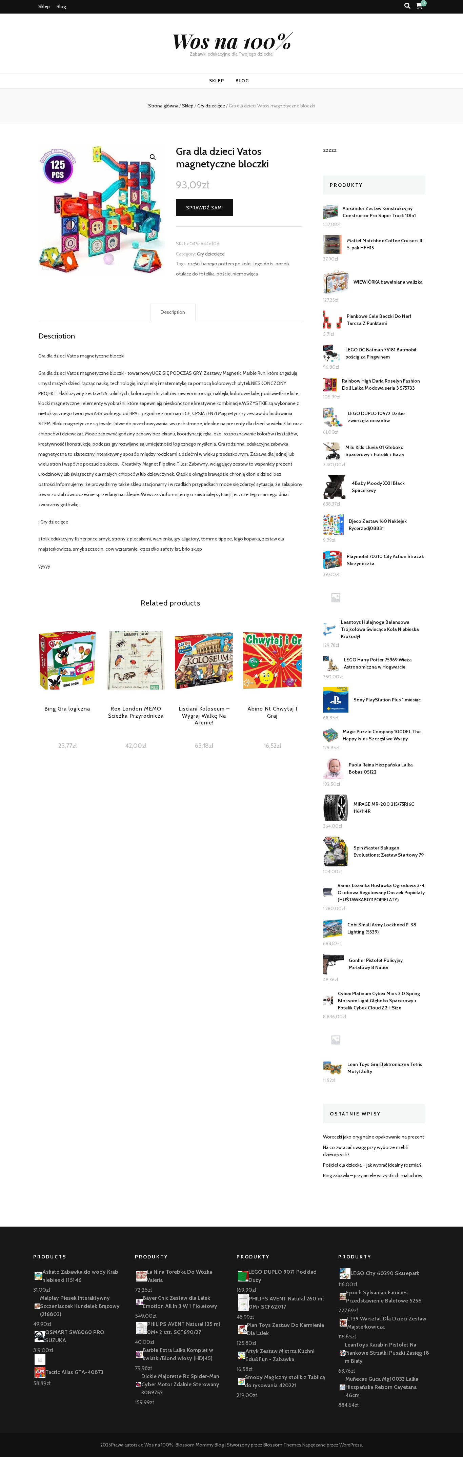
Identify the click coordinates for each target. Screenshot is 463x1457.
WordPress (350, 1445)
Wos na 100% (232, 40)
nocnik (282, 264)
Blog (61, 6)
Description (173, 312)
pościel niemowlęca (237, 274)
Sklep (44, 6)
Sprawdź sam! (204, 208)
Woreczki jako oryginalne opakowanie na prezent (373, 1137)
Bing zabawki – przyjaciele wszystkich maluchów (372, 1175)
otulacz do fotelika (195, 274)
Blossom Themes (282, 1445)
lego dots (264, 264)
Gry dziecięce (211, 254)
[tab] (173, 312)
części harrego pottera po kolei (219, 264)
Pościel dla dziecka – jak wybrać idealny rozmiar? (372, 1165)
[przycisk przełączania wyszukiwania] (407, 6)
